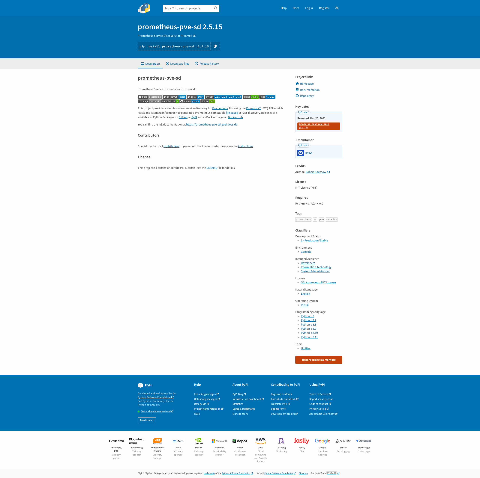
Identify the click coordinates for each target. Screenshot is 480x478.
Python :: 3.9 (308, 329)
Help (284, 8)
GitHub (183, 117)
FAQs (197, 414)
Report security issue (321, 399)
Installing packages (205, 394)
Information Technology (316, 267)
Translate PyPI (279, 404)
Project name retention (207, 409)
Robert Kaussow (316, 172)
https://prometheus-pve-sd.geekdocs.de (211, 124)
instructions (245, 146)
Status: (156, 411)
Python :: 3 (307, 316)
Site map (303, 473)
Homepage (307, 84)
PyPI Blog (237, 394)
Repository (307, 96)
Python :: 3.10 (309, 333)
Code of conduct (318, 404)
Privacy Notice (317, 409)
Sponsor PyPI (278, 409)
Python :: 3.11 (309, 337)
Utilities (305, 348)
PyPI (194, 117)
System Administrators (315, 271)
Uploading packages (205, 399)
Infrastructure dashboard (246, 399)
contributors (171, 146)
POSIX (305, 305)
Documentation (310, 90)
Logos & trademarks (243, 409)
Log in (309, 8)
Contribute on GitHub (283, 399)
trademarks (209, 473)
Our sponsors (240, 414)
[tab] (150, 63)
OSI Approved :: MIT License (318, 282)
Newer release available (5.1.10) (314, 126)
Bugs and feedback (281, 394)
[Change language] (337, 8)
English (305, 294)
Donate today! (147, 420)
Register (324, 8)
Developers (308, 263)
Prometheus (220, 108)
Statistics (237, 404)
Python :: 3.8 (308, 325)
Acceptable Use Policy (321, 414)
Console (306, 252)
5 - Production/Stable (314, 240)
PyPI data (302, 112)
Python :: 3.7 (308, 320)
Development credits (283, 414)
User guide (200, 404)
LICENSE (211, 168)
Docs (296, 8)
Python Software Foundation (154, 397)
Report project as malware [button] (319, 360)
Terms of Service (318, 394)
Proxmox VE (253, 108)
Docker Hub (235, 117)
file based (232, 113)
